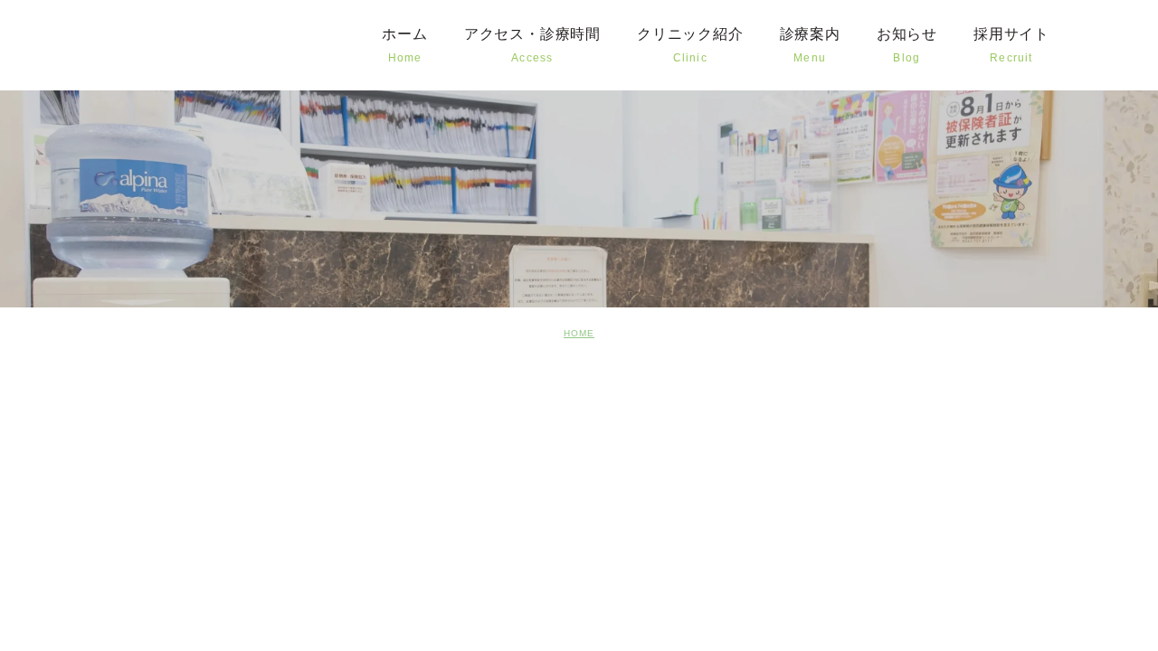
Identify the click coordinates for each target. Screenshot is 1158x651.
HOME (579, 333)
